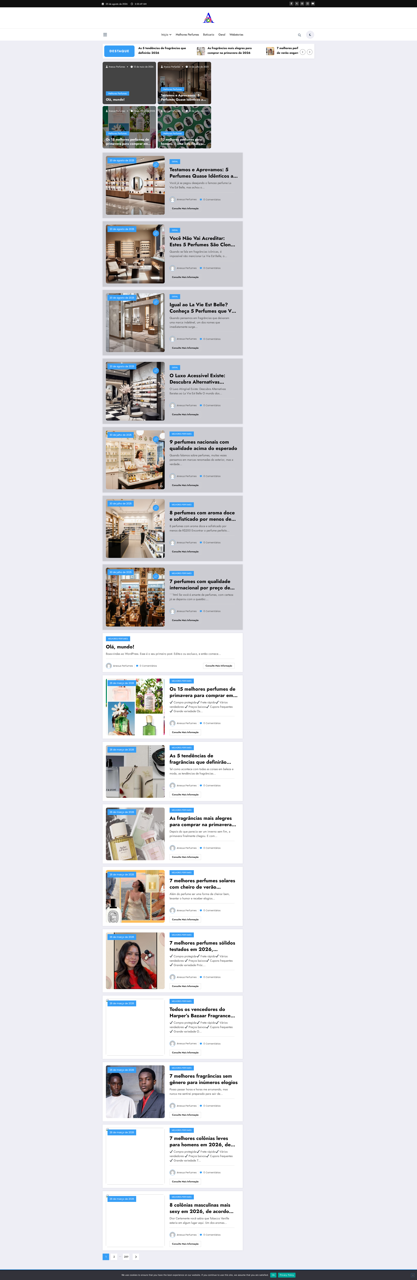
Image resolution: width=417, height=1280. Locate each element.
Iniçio (164, 34)
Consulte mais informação (185, 208)
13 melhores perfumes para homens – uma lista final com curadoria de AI (183, 141)
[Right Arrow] (309, 52)
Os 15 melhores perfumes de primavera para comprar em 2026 (127, 141)
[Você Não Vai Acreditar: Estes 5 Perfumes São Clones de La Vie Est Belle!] (135, 254)
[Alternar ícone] (105, 35)
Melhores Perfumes (187, 34)
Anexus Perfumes (116, 66)
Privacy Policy (287, 1275)
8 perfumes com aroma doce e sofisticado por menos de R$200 (202, 515)
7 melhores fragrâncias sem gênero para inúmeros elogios (204, 1079)
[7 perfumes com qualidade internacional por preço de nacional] (135, 597)
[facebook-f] (291, 4)
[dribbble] (302, 4)
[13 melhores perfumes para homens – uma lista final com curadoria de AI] (184, 127)
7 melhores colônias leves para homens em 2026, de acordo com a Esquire (200, 1141)
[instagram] (307, 4)
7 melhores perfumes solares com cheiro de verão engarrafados (263, 50)
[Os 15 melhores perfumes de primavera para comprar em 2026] (129, 127)
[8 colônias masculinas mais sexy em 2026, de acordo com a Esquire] (135, 1220)
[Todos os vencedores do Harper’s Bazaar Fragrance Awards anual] (135, 1027)
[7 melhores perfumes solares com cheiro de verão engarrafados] (135, 896)
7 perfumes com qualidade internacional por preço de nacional (200, 584)
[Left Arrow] (302, 52)
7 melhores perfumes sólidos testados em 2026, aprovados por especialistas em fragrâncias (202, 946)
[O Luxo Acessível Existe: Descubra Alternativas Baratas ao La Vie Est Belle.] (135, 391)
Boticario (208, 34)
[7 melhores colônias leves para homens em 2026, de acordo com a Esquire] (135, 1156)
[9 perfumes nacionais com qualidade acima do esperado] (135, 460)
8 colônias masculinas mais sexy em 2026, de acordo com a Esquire (200, 1208)
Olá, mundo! (115, 100)
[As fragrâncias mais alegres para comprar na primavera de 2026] (135, 833)
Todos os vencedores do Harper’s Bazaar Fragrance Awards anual (200, 1012)
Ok (273, 1275)
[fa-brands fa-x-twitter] (297, 4)
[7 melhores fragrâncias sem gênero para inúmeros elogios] (135, 1091)
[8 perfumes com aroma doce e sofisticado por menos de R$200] (135, 528)
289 (126, 1257)
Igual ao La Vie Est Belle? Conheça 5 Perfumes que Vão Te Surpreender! (203, 307)
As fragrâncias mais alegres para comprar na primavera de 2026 (188, 50)
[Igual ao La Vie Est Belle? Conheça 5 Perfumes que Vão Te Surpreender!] (135, 322)
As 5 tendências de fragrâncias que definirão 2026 (198, 758)
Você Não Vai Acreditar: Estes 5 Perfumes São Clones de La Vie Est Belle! (203, 241)
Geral (221, 34)
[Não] (413, 1275)
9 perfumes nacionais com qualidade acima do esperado (203, 445)
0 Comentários (212, 199)
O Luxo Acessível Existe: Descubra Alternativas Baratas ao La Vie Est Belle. (201, 378)
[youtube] (313, 4)
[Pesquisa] (299, 35)
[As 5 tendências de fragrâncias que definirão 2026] (135, 771)
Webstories (236, 34)
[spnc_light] (310, 35)
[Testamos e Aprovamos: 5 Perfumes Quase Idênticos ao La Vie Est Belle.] (184, 83)
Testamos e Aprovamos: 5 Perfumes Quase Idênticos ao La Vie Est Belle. (183, 97)
